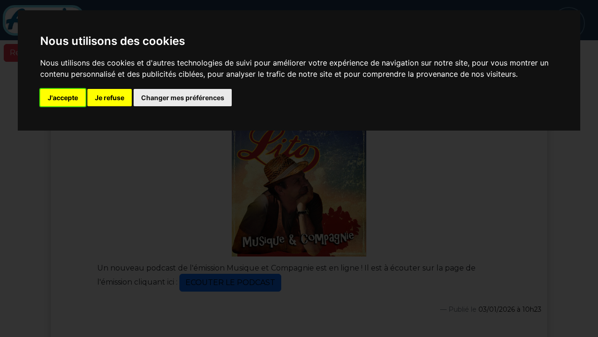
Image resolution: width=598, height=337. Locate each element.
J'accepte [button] (63, 98)
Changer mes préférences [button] (182, 98)
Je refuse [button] (109, 98)
